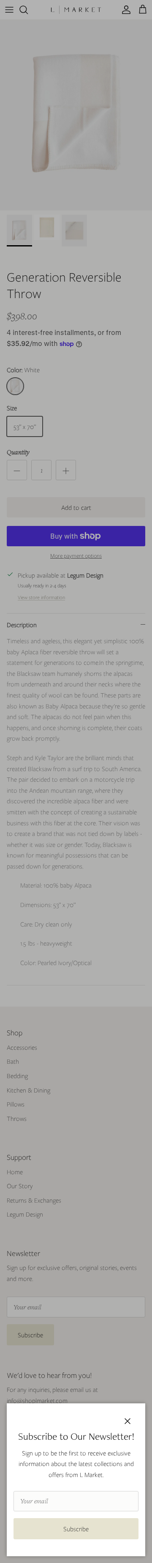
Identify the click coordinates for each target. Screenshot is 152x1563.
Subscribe (76, 1528)
